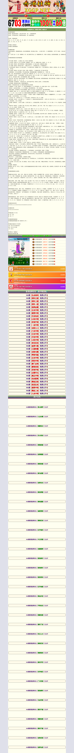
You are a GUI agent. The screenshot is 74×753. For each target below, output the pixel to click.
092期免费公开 (36, 295)
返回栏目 (29, 18)
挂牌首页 (15, 18)
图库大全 (58, 18)
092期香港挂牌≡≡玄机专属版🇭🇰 (45, 239)
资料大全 (44, 18)
